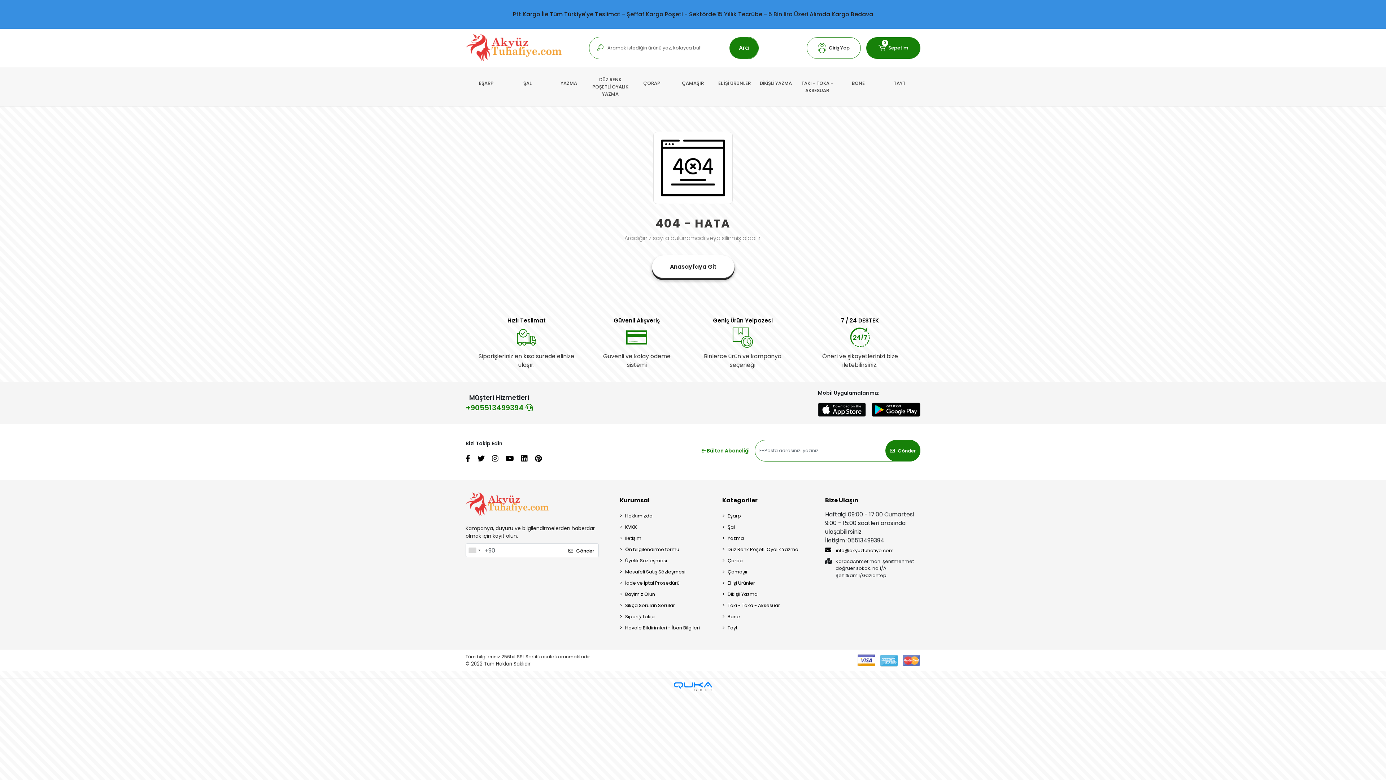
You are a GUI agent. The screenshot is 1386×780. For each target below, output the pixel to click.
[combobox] (474, 550)
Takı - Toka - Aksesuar (754, 605)
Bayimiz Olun (640, 594)
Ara (744, 48)
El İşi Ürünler (741, 583)
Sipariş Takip (640, 616)
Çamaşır (738, 571)
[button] (834, 48)
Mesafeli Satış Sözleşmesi (655, 571)
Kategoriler (740, 500)
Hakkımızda (639, 515)
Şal (731, 527)
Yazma (736, 538)
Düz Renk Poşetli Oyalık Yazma (763, 549)
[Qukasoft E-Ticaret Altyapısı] (693, 686)
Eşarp (734, 515)
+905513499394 (496, 408)
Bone (734, 616)
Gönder (907, 450)
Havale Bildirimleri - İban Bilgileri (662, 627)
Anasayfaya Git (693, 267)
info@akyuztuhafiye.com (864, 550)
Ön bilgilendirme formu (652, 549)
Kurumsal (635, 500)
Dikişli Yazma (743, 594)
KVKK (631, 527)
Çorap (735, 560)
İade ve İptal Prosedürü (652, 583)
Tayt (732, 627)
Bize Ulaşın (841, 500)
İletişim (633, 538)
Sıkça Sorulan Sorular (650, 605)
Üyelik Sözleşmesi (646, 560)
